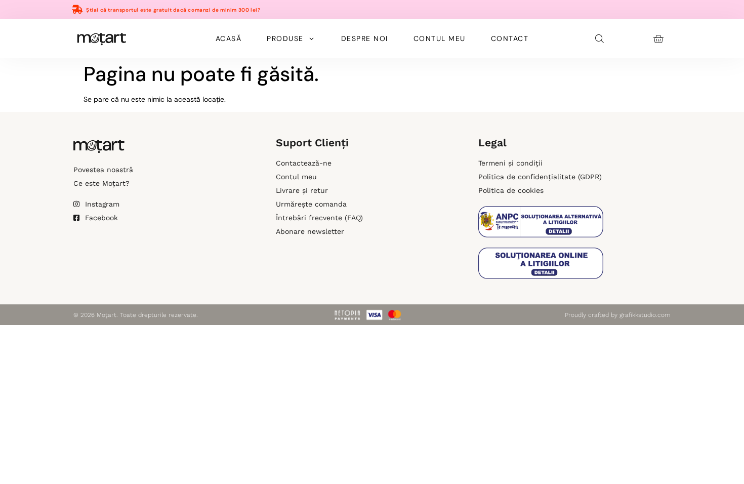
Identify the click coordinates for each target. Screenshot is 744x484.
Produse (285, 38)
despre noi (364, 38)
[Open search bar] (600, 38)
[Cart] (658, 38)
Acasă (229, 38)
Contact (510, 38)
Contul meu (440, 38)
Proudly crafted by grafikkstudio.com (618, 314)
